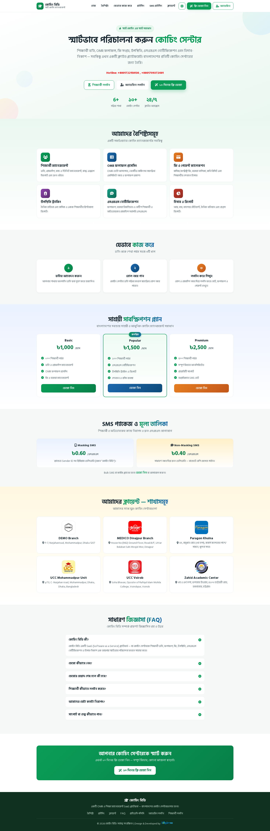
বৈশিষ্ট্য (105, 6)
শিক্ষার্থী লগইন (101, 85)
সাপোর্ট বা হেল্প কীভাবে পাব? (85, 714)
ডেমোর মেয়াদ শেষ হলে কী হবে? (88, 676)
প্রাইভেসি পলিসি (137, 813)
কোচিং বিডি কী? (79, 639)
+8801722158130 (129, 72)
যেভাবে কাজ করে (123, 6)
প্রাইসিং (140, 6)
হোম (93, 6)
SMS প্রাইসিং (156, 6)
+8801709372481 (152, 72)
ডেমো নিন (68, 388)
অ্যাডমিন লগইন (135, 85)
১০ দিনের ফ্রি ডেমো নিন (137, 770)
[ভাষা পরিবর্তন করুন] (182, 6)
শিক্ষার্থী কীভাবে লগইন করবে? (87, 689)
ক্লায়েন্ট (171, 6)
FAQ (122, 813)
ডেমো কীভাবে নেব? (80, 663)
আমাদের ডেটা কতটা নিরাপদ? (87, 702)
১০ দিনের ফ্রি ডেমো (170, 85)
